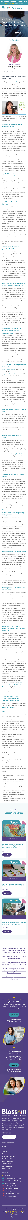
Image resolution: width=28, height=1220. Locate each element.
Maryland (12, 1213)
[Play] (14, 107)
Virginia (20, 1211)
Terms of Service (18, 1217)
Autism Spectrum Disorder (8, 129)
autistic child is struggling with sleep (14, 454)
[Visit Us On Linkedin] (6, 1133)
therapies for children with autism (10, 374)
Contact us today (10, 3)
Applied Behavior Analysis (8, 369)
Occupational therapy (7, 333)
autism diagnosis (12, 82)
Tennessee (14, 1211)
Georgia (9, 1211)
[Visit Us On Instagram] (10, 1133)
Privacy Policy (9, 1217)
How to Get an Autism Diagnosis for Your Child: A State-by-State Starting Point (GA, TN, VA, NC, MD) (13, 846)
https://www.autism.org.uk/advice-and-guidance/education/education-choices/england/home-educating (14, 950)
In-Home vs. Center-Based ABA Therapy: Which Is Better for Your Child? (14, 923)
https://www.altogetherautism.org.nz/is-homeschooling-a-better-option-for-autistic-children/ (14, 971)
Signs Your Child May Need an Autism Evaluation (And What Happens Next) (13, 885)
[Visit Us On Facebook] (3, 1133)
